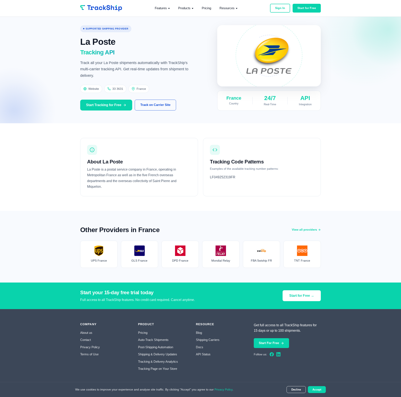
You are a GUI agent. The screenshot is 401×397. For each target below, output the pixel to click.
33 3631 (117, 88)
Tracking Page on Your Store (157, 368)
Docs (199, 347)
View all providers (304, 229)
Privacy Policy (90, 347)
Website (93, 88)
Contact (85, 340)
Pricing (206, 8)
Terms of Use (89, 354)
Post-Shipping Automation (155, 347)
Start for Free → (301, 295)
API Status (203, 354)
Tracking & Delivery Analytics (158, 361)
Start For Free (269, 343)
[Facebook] (272, 354)
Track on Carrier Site (155, 105)
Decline (296, 389)
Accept (316, 389)
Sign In (280, 8)
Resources (227, 8)
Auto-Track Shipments (153, 340)
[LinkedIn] (278, 354)
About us (86, 332)
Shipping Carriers (208, 340)
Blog (199, 332)
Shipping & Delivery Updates (157, 354)
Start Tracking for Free (103, 105)
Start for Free (306, 8)
